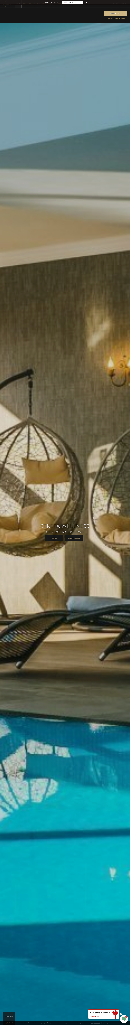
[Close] (86, 2)
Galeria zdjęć (74, 538)
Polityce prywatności (95, 1022)
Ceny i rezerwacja (116, 13)
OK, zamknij (105, 1022)
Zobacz (54, 538)
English (124, 5)
